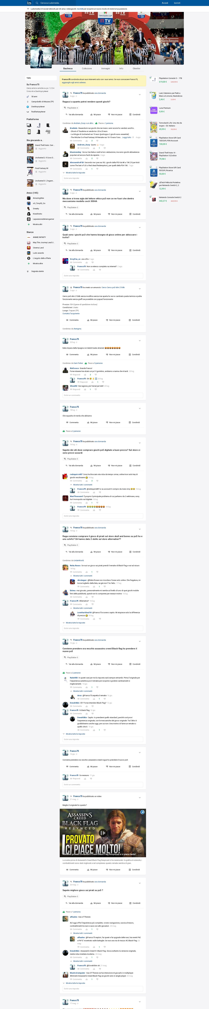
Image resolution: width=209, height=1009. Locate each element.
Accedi (165, 3)
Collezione (87, 68)
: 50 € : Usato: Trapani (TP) (80, 307)
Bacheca (68, 68)
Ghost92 (73, 386)
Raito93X (74, 678)
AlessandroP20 (77, 162)
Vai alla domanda (76, 114)
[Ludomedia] (29, 3)
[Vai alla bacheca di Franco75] (65, 95)
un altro (90, 123)
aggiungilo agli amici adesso (74, 82)
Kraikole (73, 128)
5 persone (98, 363)
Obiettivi (136, 68)
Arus (79, 695)
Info (121, 68)
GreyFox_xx (75, 259)
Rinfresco (74, 368)
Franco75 (66, 60)
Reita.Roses (75, 565)
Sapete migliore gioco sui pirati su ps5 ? (83, 890)
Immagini (105, 68)
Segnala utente (37, 271)
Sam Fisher (78, 363)
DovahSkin (74, 703)
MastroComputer (77, 973)
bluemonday (75, 152)
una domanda (100, 93)
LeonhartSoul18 (84, 612)
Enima (72, 590)
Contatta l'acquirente (71, 313)
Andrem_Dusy (79, 123)
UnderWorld (79, 560)
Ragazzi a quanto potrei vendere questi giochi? (86, 101)
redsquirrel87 (76, 474)
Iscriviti (177, 3)
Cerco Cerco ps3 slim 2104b (113, 287)
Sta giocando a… (35, 140)
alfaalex (73, 917)
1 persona (109, 123)
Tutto (29, 78)
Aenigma (77, 329)
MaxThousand (76, 496)
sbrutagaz (82, 580)
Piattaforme (33, 119)
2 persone (76, 431)
